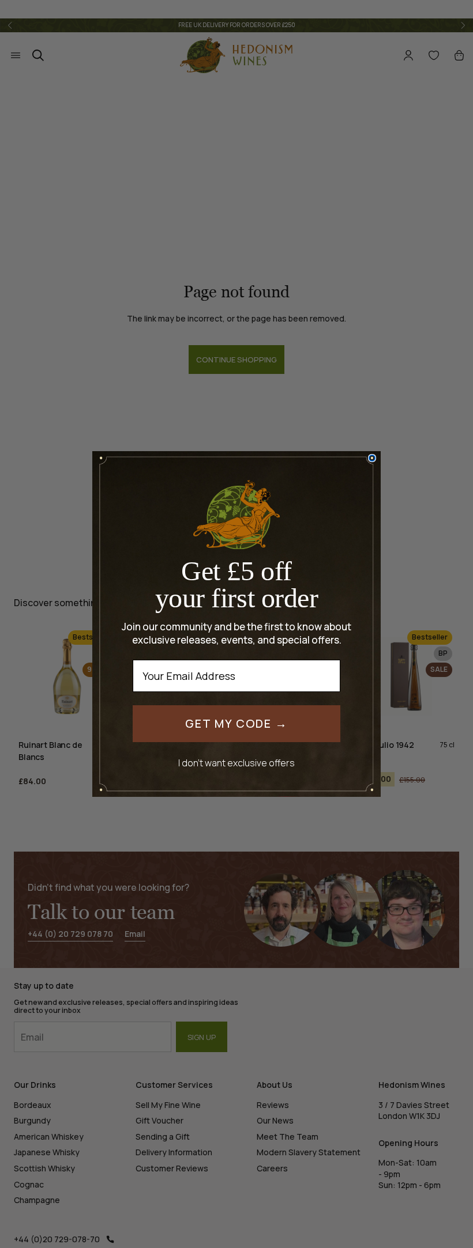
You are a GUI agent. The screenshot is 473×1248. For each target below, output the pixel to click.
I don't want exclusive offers (236, 762)
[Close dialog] (372, 458)
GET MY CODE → (236, 723)
